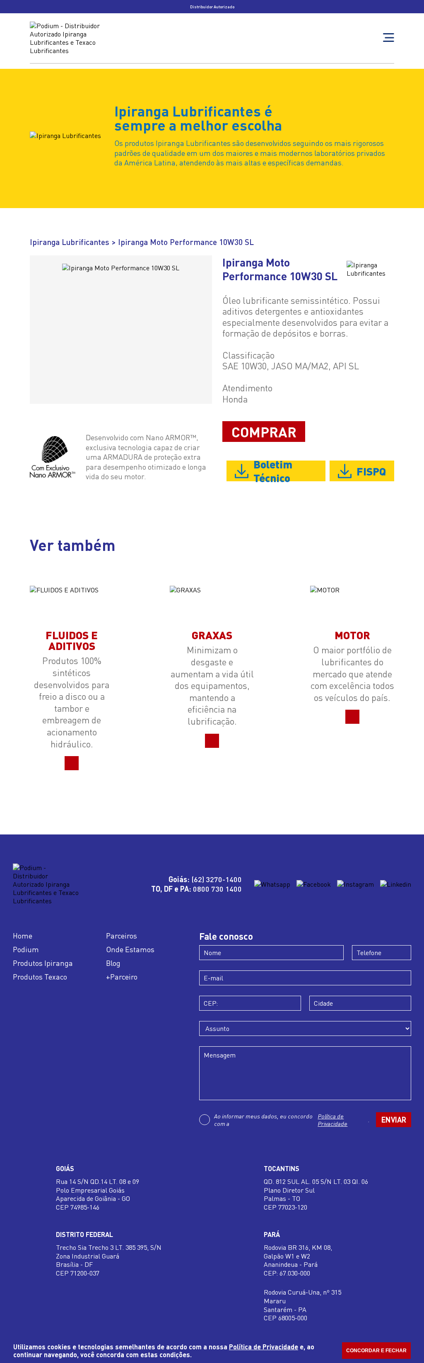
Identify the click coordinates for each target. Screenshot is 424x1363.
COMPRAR (263, 431)
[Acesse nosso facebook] (313, 884)
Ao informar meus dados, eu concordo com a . (292, 1119)
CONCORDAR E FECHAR (376, 1350)
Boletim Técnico (272, 471)
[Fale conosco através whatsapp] (272, 884)
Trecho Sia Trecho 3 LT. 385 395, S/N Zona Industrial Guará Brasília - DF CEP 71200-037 (108, 1260)
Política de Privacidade (332, 1119)
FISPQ (371, 471)
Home (22, 935)
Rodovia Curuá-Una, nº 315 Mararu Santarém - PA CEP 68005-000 (302, 1305)
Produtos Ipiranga (43, 963)
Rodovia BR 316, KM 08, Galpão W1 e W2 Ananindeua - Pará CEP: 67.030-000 (298, 1260)
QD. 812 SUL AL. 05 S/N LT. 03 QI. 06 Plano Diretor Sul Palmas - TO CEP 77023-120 (316, 1194)
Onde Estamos (130, 949)
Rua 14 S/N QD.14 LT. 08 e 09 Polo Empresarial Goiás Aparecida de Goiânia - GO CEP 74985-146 (97, 1194)
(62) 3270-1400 (216, 879)
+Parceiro (121, 976)
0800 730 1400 (217, 888)
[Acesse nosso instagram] (355, 884)
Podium (26, 949)
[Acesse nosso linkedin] (395, 884)
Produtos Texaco (40, 976)
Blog (113, 963)
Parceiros (121, 935)
